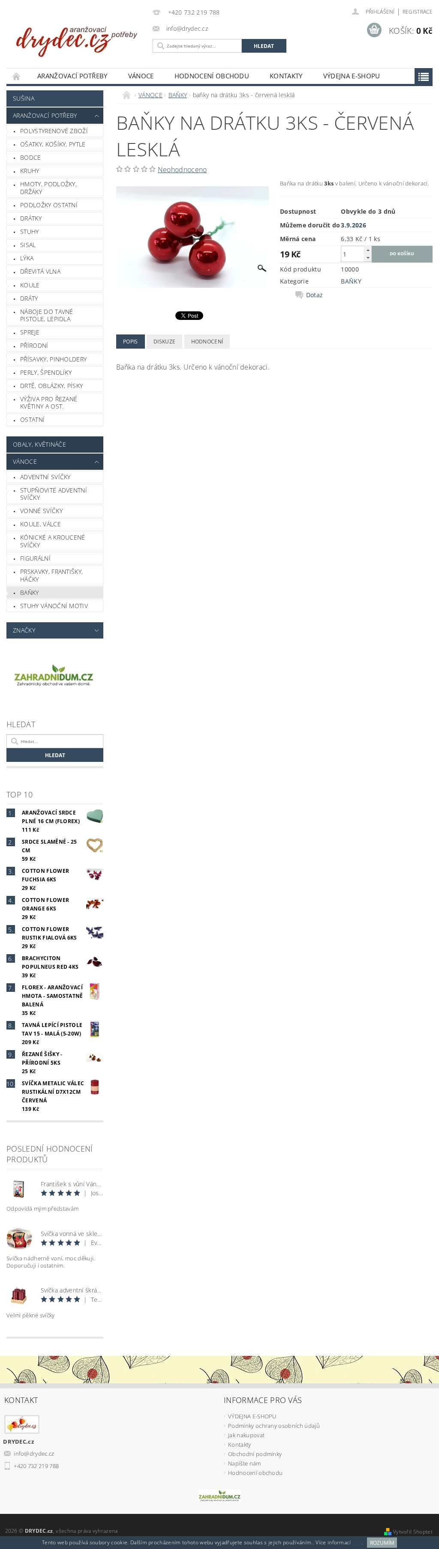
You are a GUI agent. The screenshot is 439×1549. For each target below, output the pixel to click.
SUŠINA (23, 98)
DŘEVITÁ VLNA (40, 271)
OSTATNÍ (32, 419)
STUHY (29, 231)
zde (356, 1542)
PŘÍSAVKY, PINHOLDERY (53, 359)
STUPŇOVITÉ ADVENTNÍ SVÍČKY (53, 494)
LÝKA (26, 258)
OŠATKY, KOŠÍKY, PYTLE (53, 144)
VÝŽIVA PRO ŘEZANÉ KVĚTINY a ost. (48, 403)
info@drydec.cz (34, 1453)
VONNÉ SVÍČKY (41, 511)
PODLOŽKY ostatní (49, 205)
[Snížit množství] (368, 258)
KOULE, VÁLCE (40, 524)
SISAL (28, 245)
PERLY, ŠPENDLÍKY (46, 372)
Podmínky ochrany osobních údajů (274, 1426)
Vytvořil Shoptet (413, 1531)
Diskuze (164, 341)
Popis (130, 341)
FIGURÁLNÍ (35, 558)
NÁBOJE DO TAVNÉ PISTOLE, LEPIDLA (46, 315)
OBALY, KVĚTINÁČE (39, 444)
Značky (24, 630)
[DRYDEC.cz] (77, 37)
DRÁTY (29, 298)
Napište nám (244, 1463)
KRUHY (29, 171)
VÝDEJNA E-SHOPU (351, 76)
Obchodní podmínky (255, 1454)
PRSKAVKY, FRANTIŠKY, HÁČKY (51, 575)
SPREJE (29, 332)
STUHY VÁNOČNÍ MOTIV (54, 606)
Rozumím (382, 1542)
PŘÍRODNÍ (34, 345)
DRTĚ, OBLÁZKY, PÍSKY (51, 386)
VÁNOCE (141, 76)
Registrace (418, 11)
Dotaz (314, 295)
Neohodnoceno (182, 169)
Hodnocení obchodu (211, 76)
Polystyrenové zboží (54, 131)
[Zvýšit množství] (368, 250)
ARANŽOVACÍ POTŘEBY (72, 76)
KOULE (30, 285)
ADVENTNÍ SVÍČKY (45, 477)
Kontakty (286, 76)
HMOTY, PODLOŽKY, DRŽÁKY (48, 188)
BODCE (30, 157)
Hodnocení (207, 341)
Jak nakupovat (246, 1435)
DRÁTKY (31, 218)
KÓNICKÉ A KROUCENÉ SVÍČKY (52, 541)
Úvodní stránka (16, 76)
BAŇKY (29, 592)
